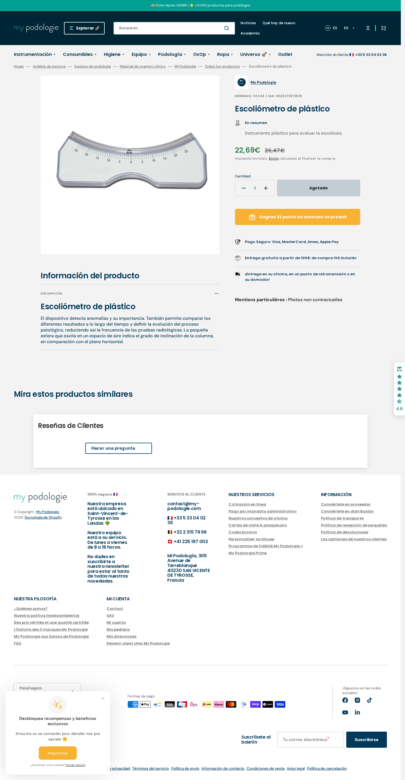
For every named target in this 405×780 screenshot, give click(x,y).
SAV (110, 615)
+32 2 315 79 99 (190, 532)
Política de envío (185, 768)
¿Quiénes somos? (31, 608)
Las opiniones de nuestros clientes (354, 539)
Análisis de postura (49, 66)
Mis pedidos (118, 629)
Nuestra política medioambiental (46, 615)
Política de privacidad (112, 768)
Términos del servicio (150, 768)
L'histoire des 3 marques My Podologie (51, 629)
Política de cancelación (327, 768)
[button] (382, 28)
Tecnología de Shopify (43, 517)
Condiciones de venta (265, 768)
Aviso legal (296, 768)
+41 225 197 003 (191, 541)
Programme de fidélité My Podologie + (266, 546)
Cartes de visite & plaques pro (258, 525)
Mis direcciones (121, 636)
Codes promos (243, 532)
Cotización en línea (247, 504)
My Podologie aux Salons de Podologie (51, 636)
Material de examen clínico (143, 66)
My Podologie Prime (248, 553)
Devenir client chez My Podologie (138, 643)
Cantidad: (243, 176)
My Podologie (47, 511)
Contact (115, 608)
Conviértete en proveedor (346, 504)
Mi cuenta (116, 622)
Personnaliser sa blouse (251, 539)
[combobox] (174, 28)
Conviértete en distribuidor (347, 511)
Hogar (19, 66)
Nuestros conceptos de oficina (258, 518)
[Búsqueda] (227, 28)
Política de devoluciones (344, 532)
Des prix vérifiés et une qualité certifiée (51, 622)
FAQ (17, 643)
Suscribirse (367, 739)
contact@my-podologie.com (184, 506)
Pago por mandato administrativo (263, 511)
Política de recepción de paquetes (354, 525)
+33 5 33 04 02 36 (186, 520)
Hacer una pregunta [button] (113, 448)
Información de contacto (223, 768)
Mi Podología (185, 66)
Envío (274, 158)
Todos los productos (222, 66)
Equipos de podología (92, 66)
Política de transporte (342, 518)
